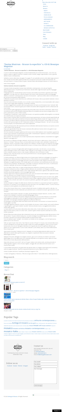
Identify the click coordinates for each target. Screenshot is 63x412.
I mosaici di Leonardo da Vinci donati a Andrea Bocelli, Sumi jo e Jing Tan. (22, 309)
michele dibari (26, 325)
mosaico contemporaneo (34, 328)
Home (44, 4)
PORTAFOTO (47, 12)
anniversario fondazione (29, 320)
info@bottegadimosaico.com (44, 354)
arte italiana (9, 323)
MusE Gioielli (46, 30)
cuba (46, 323)
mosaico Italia (11, 331)
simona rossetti (50, 333)
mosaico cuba (47, 328)
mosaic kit (53, 325)
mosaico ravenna (36, 332)
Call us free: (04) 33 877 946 (49, 2)
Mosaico (45, 8)
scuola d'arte (43, 333)
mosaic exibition (46, 325)
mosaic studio (52, 332)
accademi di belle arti (8, 320)
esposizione (50, 323)
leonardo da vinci (19, 325)
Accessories (15, 320)
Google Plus (52, 45)
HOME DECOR (47, 15)
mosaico (8, 328)
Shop (44, 34)
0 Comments (7, 69)
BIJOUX (45, 10)
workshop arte (18, 335)
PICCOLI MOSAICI (48, 17)
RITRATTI (46, 23)
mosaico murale (28, 331)
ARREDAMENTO (48, 19)
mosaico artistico (19, 328)
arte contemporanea (46, 320)
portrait (25, 333)
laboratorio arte (12, 325)
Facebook (45, 45)
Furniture (55, 323)
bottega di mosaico (20, 323)
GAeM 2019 (6, 325)
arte (36, 320)
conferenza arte (41, 323)
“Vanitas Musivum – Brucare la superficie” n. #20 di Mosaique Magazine (31, 65)
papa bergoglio (20, 333)
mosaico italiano (21, 331)
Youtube (49, 47)
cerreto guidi (32, 323)
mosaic (31, 325)
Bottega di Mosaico (13, 396)
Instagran (25, 366)
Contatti (45, 38)
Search (15, 50)
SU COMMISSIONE (48, 25)
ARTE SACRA (47, 21)
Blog (44, 36)
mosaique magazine (8, 333)
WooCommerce (12, 335)
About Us (45, 6)
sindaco (54, 333)
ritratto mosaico (37, 333)
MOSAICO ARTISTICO (49, 28)
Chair (37, 323)
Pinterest (54, 47)
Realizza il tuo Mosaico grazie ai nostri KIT (14, 282)
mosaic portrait (45, 331)
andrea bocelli (21, 320)
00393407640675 (40, 351)
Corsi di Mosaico (47, 32)
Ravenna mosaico (30, 333)
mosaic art (37, 325)
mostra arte (14, 333)
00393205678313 (42, 353)
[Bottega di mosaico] (11, 3)
